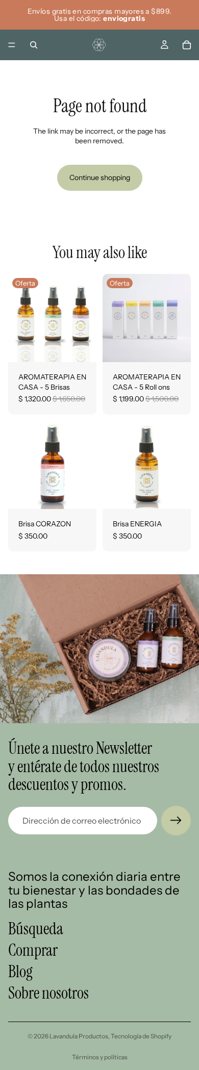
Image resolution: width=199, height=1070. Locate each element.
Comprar (33, 950)
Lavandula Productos (78, 1036)
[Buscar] (33, 45)
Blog (20, 971)
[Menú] (11, 45)
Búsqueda (35, 928)
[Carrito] (187, 45)
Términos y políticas (100, 1057)
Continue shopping (99, 177)
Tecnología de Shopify (141, 1036)
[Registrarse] (176, 820)
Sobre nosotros (48, 993)
